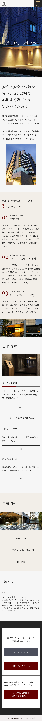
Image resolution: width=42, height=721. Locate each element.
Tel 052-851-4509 (21, 652)
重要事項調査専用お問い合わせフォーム (21, 694)
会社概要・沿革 (21, 538)
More (21, 407)
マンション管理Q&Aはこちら (21, 418)
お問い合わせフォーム (21, 666)
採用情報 (21, 561)
